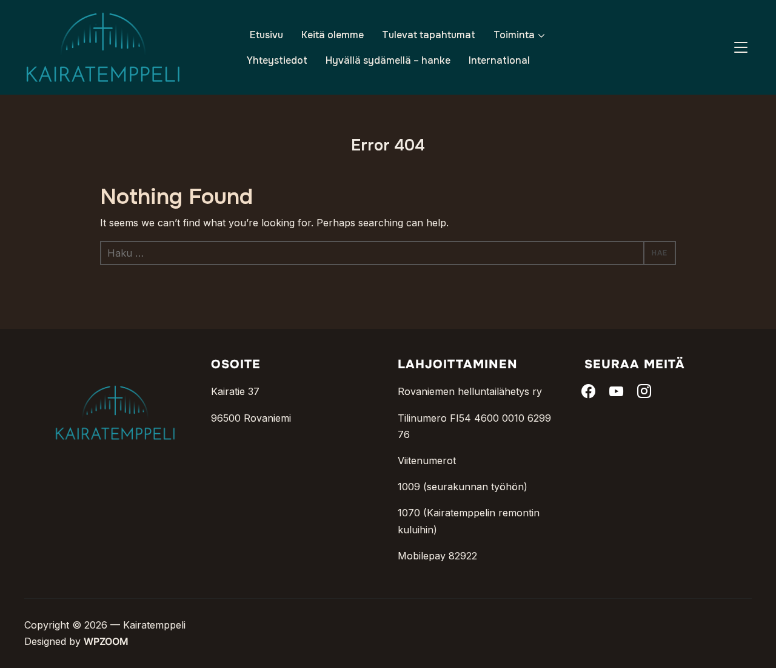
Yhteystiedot (277, 60)
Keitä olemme (332, 35)
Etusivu (266, 35)
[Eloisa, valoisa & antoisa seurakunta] (115, 366)
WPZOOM (106, 641)
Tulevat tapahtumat (428, 35)
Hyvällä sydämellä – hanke (388, 60)
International (499, 60)
